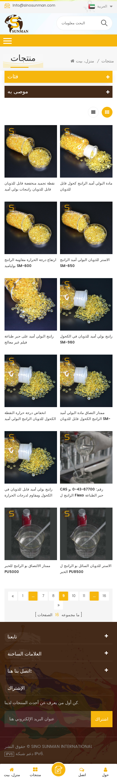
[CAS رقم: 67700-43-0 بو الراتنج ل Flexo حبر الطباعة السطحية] (86, 457)
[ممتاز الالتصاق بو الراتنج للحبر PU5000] (30, 534)
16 (104, 596)
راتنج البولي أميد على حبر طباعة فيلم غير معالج (29, 339)
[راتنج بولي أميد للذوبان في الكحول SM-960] (86, 304)
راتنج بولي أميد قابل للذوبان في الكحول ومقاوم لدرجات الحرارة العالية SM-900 (28, 493)
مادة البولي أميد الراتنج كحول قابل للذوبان (86, 186)
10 (74, 596)
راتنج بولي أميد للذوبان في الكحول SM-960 (86, 339)
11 (84, 596)
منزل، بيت (85, 61)
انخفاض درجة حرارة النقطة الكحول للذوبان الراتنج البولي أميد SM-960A (30, 416)
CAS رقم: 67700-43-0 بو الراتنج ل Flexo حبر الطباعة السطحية (81, 493)
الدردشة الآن (58, 769)
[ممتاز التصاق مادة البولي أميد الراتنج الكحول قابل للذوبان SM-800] (86, 381)
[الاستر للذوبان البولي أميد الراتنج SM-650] (86, 228)
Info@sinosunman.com (34, 5)
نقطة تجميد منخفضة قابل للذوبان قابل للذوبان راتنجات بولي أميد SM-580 (29, 187)
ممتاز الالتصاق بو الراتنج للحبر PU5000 (27, 569)
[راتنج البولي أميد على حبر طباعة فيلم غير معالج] (30, 304)
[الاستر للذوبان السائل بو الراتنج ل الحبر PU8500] (86, 534)
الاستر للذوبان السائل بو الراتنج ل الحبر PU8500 (85, 569)
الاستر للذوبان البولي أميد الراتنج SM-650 (85, 263)
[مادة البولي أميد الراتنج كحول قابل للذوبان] (86, 151)
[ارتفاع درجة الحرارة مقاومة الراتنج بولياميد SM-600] (30, 228)
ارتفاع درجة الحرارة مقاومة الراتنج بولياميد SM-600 (30, 263)
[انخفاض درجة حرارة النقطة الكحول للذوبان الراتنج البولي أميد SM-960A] (30, 381)
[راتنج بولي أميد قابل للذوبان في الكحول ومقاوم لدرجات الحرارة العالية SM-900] (30, 457)
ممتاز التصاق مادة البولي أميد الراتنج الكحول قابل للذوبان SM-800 (85, 416)
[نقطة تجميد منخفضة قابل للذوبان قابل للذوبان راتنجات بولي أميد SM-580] (30, 151)
